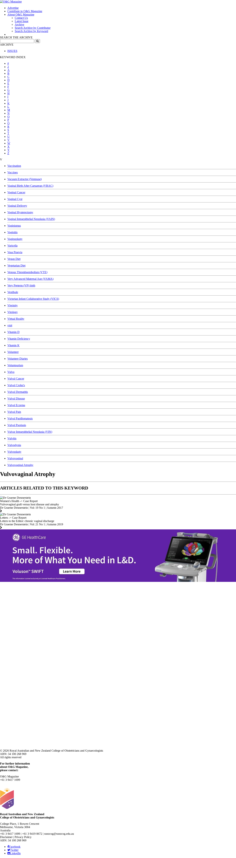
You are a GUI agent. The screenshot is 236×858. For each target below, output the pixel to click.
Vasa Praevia (14, 252)
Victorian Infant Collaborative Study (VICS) (33, 298)
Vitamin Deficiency (18, 338)
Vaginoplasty (14, 238)
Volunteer (13, 352)
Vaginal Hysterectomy (20, 212)
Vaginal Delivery (17, 205)
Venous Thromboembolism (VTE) (27, 272)
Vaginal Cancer (16, 192)
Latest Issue (21, 21)
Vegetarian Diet (16, 265)
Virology (12, 312)
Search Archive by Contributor (33, 27)
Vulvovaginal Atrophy (20, 465)
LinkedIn (15, 853)
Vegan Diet (13, 258)
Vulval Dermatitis (17, 391)
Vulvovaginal (15, 458)
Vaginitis (12, 232)
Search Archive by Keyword (31, 31)
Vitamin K (13, 345)
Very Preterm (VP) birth (21, 285)
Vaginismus (14, 225)
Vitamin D (13, 332)
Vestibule (12, 292)
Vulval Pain (14, 411)
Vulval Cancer (15, 378)
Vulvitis (11, 438)
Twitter (14, 850)
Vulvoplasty (14, 451)
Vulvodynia (14, 445)
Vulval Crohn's (16, 385)
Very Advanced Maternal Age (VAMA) (30, 278)
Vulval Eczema (16, 405)
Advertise (13, 7)
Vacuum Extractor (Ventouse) (24, 179)
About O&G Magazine (20, 14)
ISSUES (12, 50)
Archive (19, 24)
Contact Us (21, 17)
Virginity (12, 305)
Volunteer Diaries (17, 358)
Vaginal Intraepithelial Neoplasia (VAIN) (31, 219)
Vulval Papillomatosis (20, 418)
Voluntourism (15, 365)
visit (9, 325)
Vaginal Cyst (14, 199)
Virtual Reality (15, 318)
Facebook (14, 846)
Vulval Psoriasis (16, 425)
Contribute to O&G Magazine (24, 11)
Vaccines (12, 172)
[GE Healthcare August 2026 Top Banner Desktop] (118, 580)
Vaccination (14, 165)
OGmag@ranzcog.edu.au (15, 783)
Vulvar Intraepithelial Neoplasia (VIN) (29, 431)
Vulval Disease (16, 398)
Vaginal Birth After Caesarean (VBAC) (30, 185)
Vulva (10, 371)
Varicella (12, 245)
